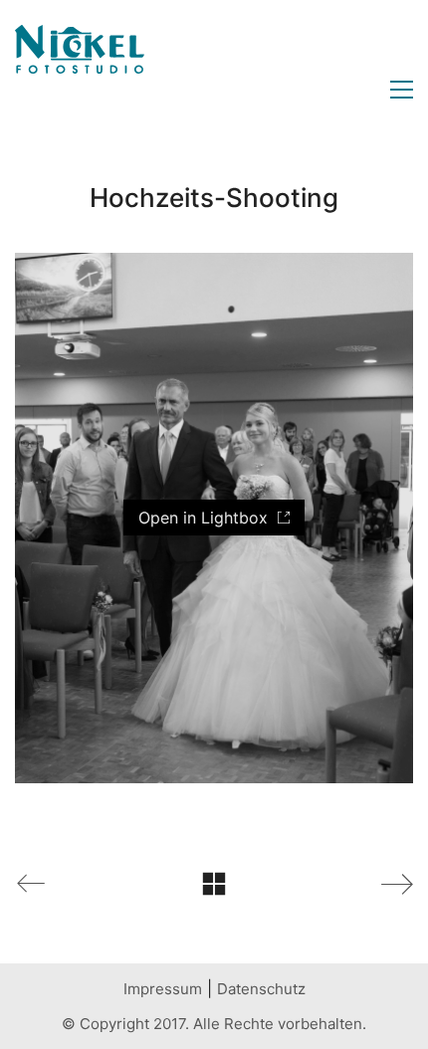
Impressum (162, 988)
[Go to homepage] (79, 89)
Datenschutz (261, 988)
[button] (396, 90)
